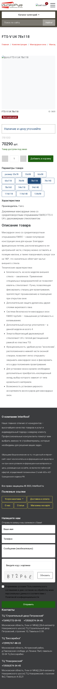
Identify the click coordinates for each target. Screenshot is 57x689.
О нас (7, 505)
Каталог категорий (27, 14)
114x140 (24, 193)
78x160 (8, 187)
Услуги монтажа (13, 499)
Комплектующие (19, 44)
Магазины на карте (40, 505)
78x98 (21, 180)
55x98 (28, 174)
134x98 (37, 193)
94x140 (35, 187)
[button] (19, 575)
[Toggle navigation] (52, 5)
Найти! (49, 22)
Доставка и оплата (39, 499)
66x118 (8, 180)
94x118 (21, 187)
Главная (5, 44)
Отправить (28, 604)
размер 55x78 (11, 174)
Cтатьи (20, 505)
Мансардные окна (38, 44)
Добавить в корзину (40, 158)
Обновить (45, 575)
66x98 (40, 174)
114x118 (9, 193)
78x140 (47, 180)
